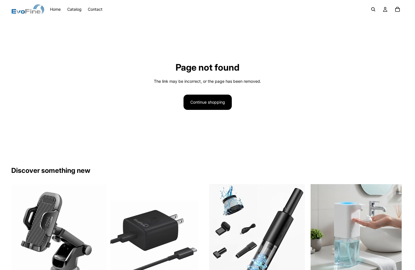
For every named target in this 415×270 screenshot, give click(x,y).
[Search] (373, 9)
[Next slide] (98, 232)
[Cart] (397, 9)
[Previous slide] (19, 232)
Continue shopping (207, 102)
